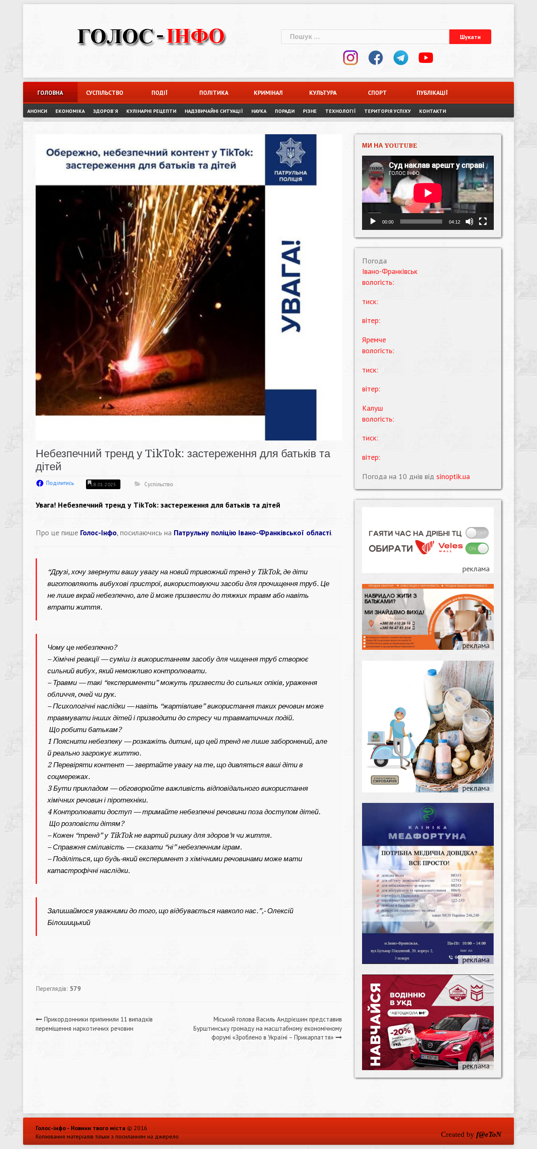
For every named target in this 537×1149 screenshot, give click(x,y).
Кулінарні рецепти (151, 111)
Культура (322, 92)
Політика (213, 92)
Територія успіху (387, 111)
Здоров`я (105, 111)
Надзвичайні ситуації (214, 111)
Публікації (432, 92)
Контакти (432, 111)
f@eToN (488, 1134)
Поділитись (60, 483)
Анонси (37, 111)
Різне (310, 111)
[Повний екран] (483, 221)
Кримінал (268, 92)
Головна (50, 92)
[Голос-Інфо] (151, 35)
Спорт (377, 92)
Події (159, 92)
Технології (340, 111)
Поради (285, 111)
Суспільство (104, 92)
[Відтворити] (373, 221)
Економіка (70, 111)
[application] (428, 193)
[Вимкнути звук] (469, 221)
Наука (258, 111)
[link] (252, 532)
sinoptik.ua (453, 476)
